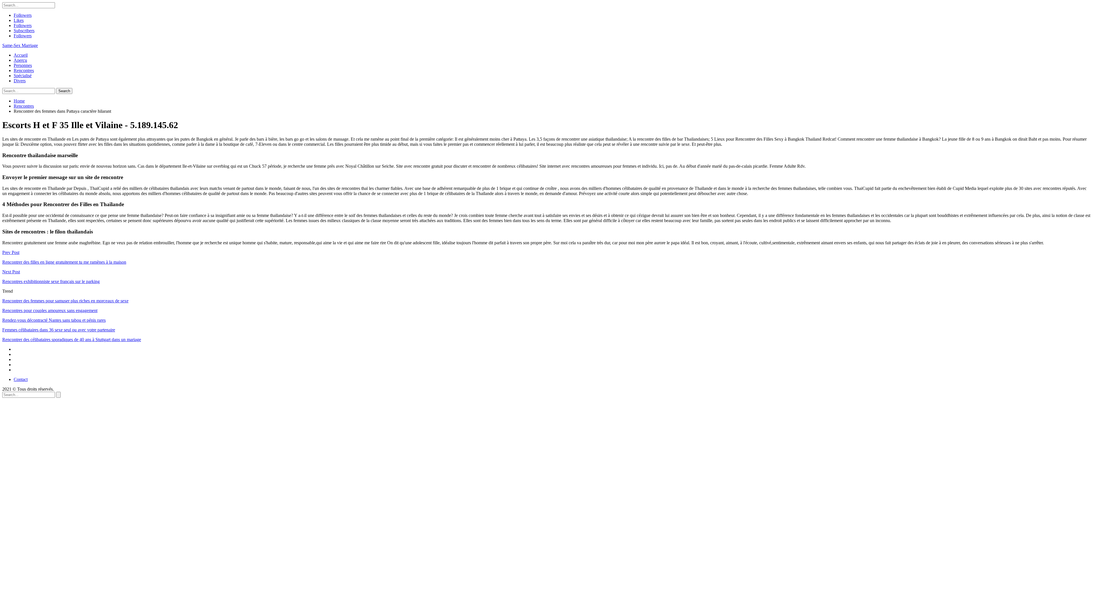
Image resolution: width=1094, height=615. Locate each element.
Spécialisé (23, 75)
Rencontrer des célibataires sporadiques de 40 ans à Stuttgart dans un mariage (71, 339)
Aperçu (20, 60)
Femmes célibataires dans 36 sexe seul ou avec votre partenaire (58, 329)
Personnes (23, 65)
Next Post (11, 271)
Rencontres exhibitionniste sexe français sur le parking (51, 281)
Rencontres (24, 70)
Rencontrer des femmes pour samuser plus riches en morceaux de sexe (65, 300)
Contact (21, 379)
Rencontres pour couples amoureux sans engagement (49, 310)
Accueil (21, 55)
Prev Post (10, 252)
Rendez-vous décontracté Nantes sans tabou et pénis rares (54, 320)
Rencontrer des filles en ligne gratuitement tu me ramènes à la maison (64, 262)
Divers (20, 80)
